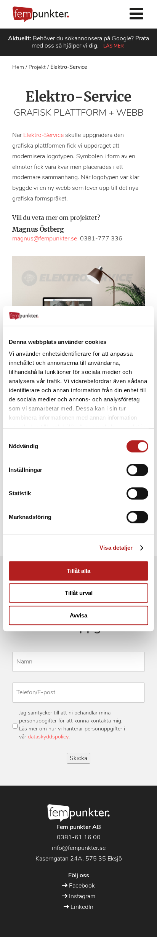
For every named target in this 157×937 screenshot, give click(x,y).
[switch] (137, 470)
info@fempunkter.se (79, 848)
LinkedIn (81, 907)
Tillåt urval (79, 593)
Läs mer (113, 46)
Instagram (81, 896)
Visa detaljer (116, 548)
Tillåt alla (78, 571)
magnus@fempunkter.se (44, 238)
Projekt (37, 67)
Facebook (81, 885)
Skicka (78, 758)
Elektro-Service (43, 135)
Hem (18, 67)
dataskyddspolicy (48, 736)
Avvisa (78, 615)
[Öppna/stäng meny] (136, 14)
